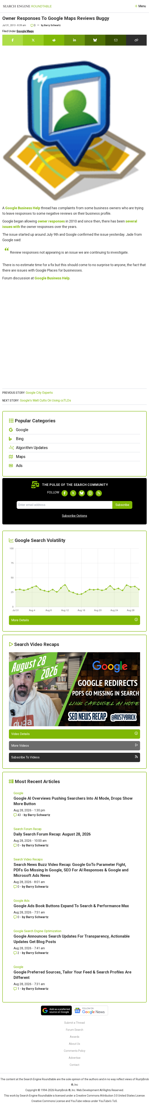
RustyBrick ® (63, 1090)
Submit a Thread (74, 1022)
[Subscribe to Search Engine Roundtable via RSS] (99, 493)
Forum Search (74, 1029)
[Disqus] (74, 336)
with (16, 227)
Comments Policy (74, 1050)
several (131, 221)
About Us (74, 1043)
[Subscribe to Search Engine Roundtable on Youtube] (90, 493)
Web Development (87, 1090)
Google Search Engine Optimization (37, 931)
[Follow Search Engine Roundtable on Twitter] (73, 493)
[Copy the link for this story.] (136, 40)
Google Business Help (22, 208)
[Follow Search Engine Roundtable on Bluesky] (82, 493)
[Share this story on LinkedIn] (74, 40)
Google (18, 793)
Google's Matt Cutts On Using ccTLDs (45, 400)
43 (19, 815)
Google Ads (21, 901)
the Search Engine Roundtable (38, 1079)
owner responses (51, 221)
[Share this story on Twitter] (33, 40)
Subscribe (122, 505)
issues (7, 227)
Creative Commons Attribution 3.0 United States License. (110, 1095)
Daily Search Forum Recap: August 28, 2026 (52, 834)
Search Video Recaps (28, 859)
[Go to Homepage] (27, 6)
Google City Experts (39, 392)
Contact (74, 1064)
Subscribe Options (74, 516)
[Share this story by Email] (115, 40)
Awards (74, 1036)
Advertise (75, 1057)
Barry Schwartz (52, 25)
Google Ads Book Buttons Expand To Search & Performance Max (71, 906)
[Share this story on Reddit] (54, 40)
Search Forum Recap (28, 829)
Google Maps (25, 31)
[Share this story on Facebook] (12, 40)
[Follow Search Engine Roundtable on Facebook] (65, 493)
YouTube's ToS (108, 1101)
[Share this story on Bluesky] (95, 40)
